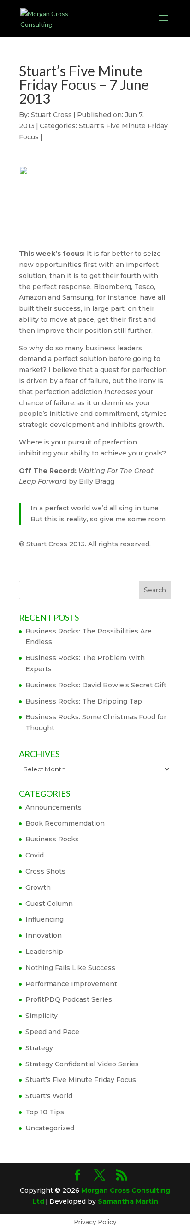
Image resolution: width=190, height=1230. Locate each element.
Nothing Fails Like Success (70, 968)
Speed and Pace (52, 1032)
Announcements (53, 807)
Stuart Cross (51, 115)
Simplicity (41, 1015)
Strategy (39, 1048)
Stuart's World (48, 1096)
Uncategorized (49, 1128)
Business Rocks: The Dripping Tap (83, 701)
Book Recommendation (65, 823)
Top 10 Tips (44, 1112)
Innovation (43, 935)
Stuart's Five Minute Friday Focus (80, 1080)
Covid (34, 855)
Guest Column (49, 903)
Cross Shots (45, 871)
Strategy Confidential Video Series (82, 1064)
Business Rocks (52, 839)
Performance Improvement (71, 984)
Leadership (44, 951)
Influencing (44, 919)
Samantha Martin (128, 1201)
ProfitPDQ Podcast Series (68, 999)
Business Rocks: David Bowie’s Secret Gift (95, 685)
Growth (38, 887)
